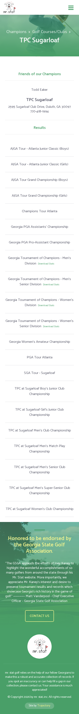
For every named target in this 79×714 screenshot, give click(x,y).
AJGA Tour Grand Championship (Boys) (39, 180)
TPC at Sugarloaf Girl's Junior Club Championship (39, 412)
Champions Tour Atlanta (39, 211)
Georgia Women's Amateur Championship (39, 342)
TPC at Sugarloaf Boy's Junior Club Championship (39, 391)
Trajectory (43, 705)
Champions (16, 31)
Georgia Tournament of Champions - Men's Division (39, 260)
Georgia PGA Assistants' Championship (39, 227)
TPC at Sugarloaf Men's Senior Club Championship (39, 469)
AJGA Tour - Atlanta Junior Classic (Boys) (39, 149)
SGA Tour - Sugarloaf (39, 373)
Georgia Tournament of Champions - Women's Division (39, 302)
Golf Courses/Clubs (49, 31)
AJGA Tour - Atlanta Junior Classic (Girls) (39, 164)
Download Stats (46, 264)
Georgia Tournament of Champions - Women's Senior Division (39, 323)
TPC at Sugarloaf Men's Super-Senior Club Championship (39, 490)
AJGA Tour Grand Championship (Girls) (39, 196)
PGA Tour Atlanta (39, 357)
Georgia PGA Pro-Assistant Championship (39, 242)
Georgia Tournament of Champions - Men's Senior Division (39, 281)
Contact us (39, 616)
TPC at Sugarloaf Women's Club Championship (40, 509)
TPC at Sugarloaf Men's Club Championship (39, 430)
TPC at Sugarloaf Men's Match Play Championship (39, 448)
